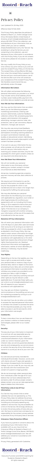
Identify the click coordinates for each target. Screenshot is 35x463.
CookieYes (26, 441)
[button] (10, 13)
